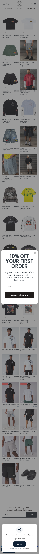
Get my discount (19, 295)
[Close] (35, 253)
